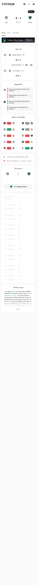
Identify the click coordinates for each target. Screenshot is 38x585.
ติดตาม (31, 11)
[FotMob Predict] (18, 40)
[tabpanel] (18, 160)
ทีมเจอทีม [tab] (16, 33)
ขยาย (18, 309)
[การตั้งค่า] (34, 4)
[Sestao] (29, 175)
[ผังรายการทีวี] (24, 4)
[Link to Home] (8, 4)
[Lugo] (7, 175)
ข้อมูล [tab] (3, 33)
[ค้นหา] (29, 4)
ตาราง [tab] (9, 33)
